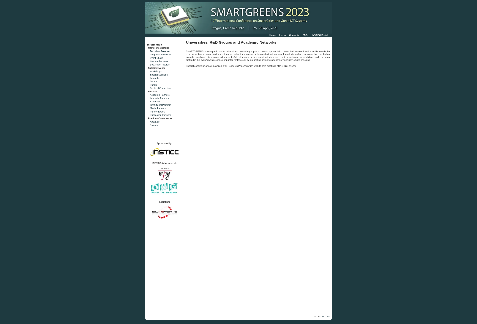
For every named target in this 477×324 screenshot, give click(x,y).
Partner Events (157, 111)
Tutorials (154, 78)
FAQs (305, 35)
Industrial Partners (159, 98)
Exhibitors (155, 101)
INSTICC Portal (320, 35)
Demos (153, 81)
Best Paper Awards (160, 64)
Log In (282, 35)
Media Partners (158, 108)
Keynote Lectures (159, 61)
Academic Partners (160, 95)
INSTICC (326, 316)
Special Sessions (159, 74)
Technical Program (160, 51)
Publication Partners (160, 115)
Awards (154, 125)
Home (272, 35)
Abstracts (154, 121)
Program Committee (160, 54)
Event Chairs (156, 58)
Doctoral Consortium (160, 88)
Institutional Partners (160, 105)
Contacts (294, 35)
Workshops (156, 71)
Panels (153, 85)
